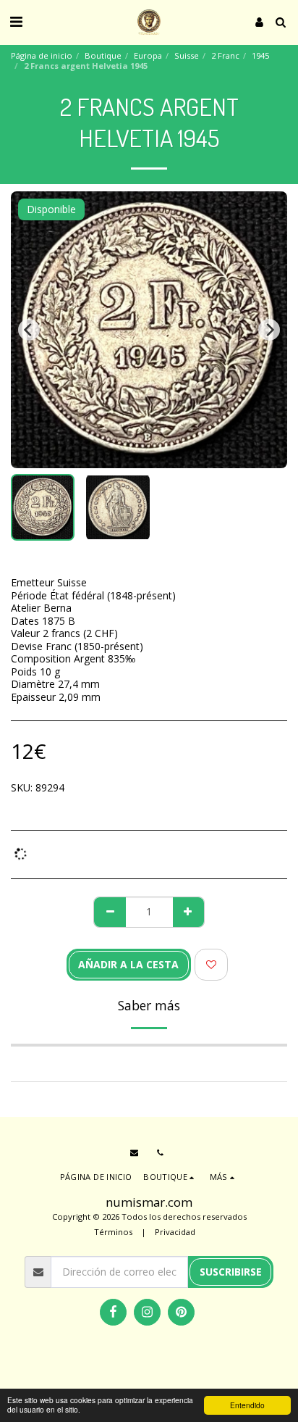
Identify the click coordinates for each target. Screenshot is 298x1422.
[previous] (29, 330)
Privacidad (175, 1231)
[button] (16, 21)
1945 (260, 55)
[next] (269, 330)
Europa (148, 55)
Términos (113, 1231)
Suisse (186, 55)
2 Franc (225, 55)
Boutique (103, 55)
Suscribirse (231, 1271)
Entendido (247, 1405)
